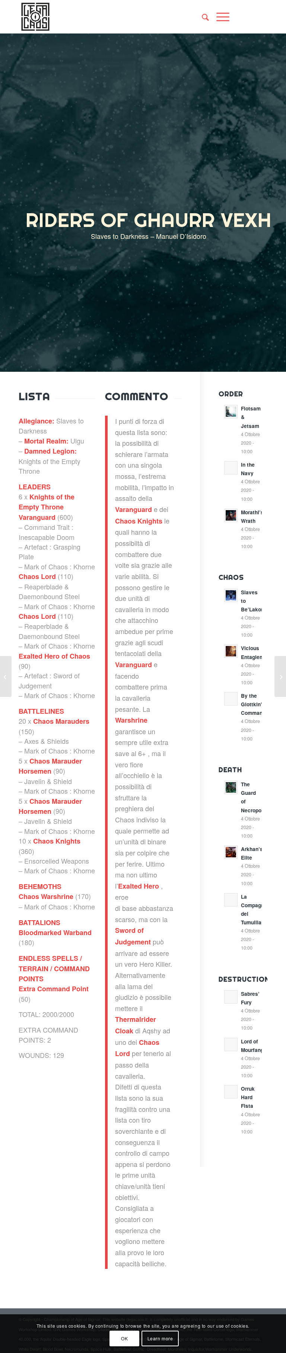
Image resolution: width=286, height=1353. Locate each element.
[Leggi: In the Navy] (231, 467)
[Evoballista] (6, 676)
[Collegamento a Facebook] (250, 16)
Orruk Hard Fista (248, 1097)
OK (124, 1338)
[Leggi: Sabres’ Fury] (231, 997)
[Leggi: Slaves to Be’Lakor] (231, 595)
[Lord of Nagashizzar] (280, 676)
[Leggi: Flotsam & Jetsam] (231, 411)
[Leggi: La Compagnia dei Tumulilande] (231, 899)
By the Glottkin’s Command (253, 704)
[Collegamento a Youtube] (261, 16)
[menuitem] (201, 16)
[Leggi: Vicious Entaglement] (231, 651)
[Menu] (219, 16)
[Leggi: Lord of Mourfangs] (231, 1044)
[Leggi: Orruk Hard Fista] (231, 1091)
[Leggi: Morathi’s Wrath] (231, 515)
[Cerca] (201, 16)
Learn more (160, 1338)
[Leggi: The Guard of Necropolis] (231, 787)
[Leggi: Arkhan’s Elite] (231, 852)
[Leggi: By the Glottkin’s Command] (231, 699)
